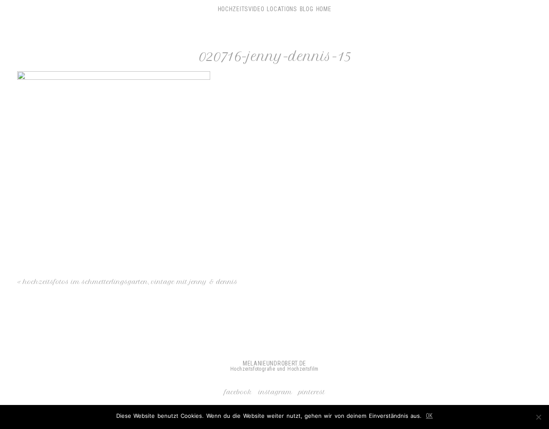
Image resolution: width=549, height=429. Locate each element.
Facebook (238, 392)
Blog (307, 9)
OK (429, 415)
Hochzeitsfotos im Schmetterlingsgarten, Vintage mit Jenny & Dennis (130, 282)
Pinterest (312, 392)
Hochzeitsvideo (241, 9)
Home (324, 9)
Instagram (275, 392)
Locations (282, 9)
